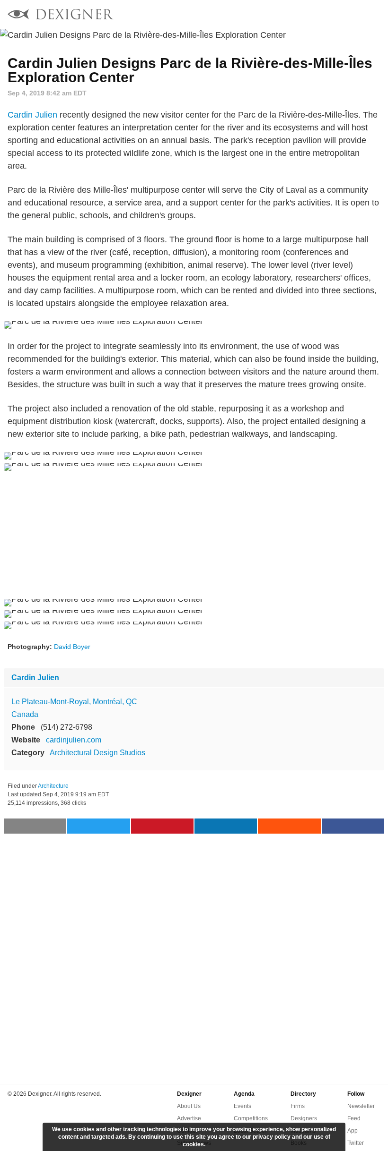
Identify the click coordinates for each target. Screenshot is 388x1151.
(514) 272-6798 (66, 727)
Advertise (189, 1118)
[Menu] (375, 14)
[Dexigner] (61, 15)
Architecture (53, 786)
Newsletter (361, 1106)
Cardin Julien (32, 114)
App (352, 1130)
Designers (304, 1118)
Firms (298, 1106)
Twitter (355, 1143)
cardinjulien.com (73, 740)
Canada (24, 714)
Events (242, 1106)
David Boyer (72, 646)
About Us (189, 1106)
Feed (354, 1118)
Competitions (251, 1118)
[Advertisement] (194, 535)
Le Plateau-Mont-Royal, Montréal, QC (74, 702)
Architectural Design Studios (97, 753)
